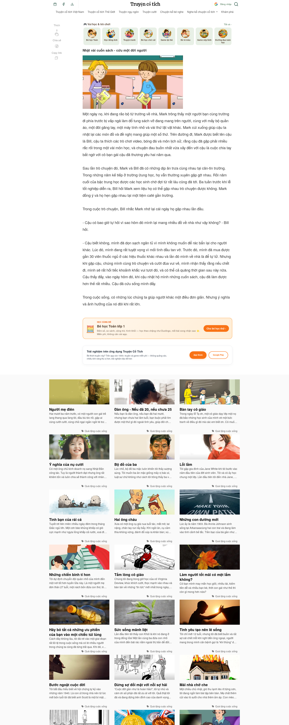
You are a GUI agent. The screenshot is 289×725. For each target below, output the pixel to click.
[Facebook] (63, 4)
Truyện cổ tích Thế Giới (101, 12)
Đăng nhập (225, 4)
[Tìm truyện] (236, 4)
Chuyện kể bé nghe (171, 12)
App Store (198, 354)
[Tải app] (72, 4)
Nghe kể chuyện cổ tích (201, 12)
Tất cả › (227, 24)
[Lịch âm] (55, 4)
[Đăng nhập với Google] (216, 4)
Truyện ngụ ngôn (129, 12)
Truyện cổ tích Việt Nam (70, 12)
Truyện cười (149, 12)
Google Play (218, 354)
